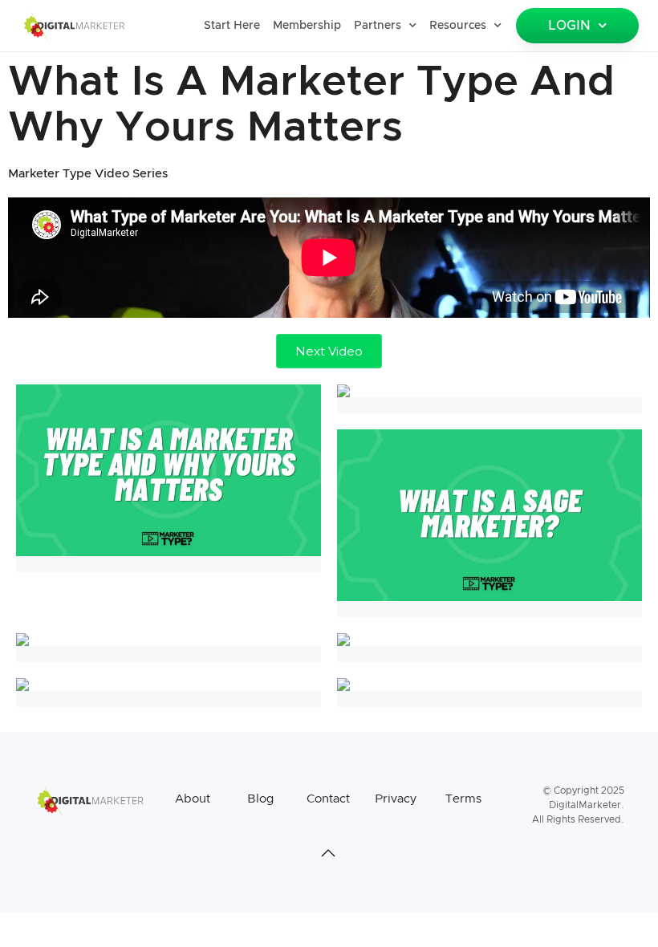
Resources (457, 25)
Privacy (395, 799)
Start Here (232, 25)
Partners (377, 25)
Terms (463, 799)
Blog (260, 799)
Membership (307, 25)
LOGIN (569, 25)
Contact (328, 799)
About (192, 799)
